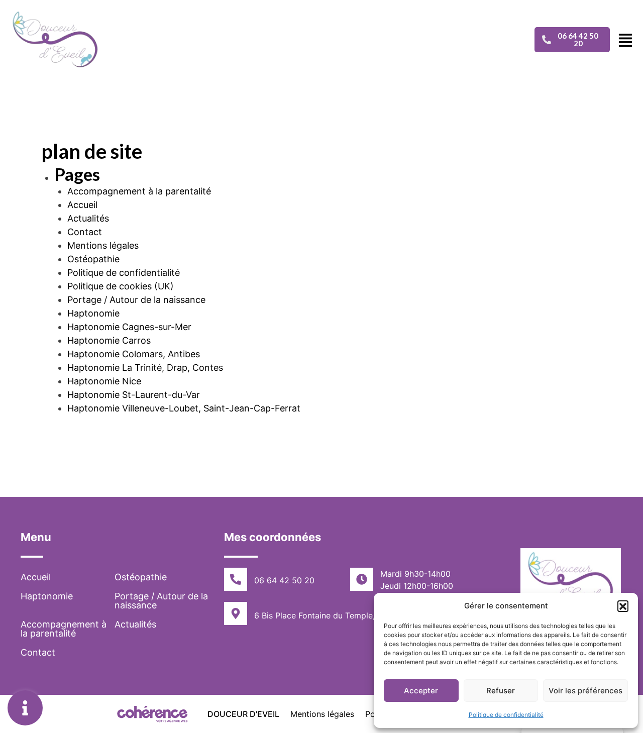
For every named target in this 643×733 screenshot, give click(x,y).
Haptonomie (93, 313)
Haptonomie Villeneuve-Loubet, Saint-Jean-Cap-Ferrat (183, 408)
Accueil (82, 204)
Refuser (500, 690)
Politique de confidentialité (506, 714)
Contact (84, 232)
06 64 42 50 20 (284, 580)
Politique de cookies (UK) (120, 286)
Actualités (88, 218)
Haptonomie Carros (109, 340)
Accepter (421, 690)
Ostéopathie (93, 259)
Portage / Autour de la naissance (136, 299)
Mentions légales (103, 245)
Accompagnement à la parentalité (139, 191)
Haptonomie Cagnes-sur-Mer (129, 327)
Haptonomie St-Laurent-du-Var (133, 394)
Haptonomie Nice (104, 381)
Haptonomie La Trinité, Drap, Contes (145, 367)
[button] (623, 606)
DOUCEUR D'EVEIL (243, 714)
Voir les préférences (585, 690)
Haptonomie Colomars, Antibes (133, 354)
